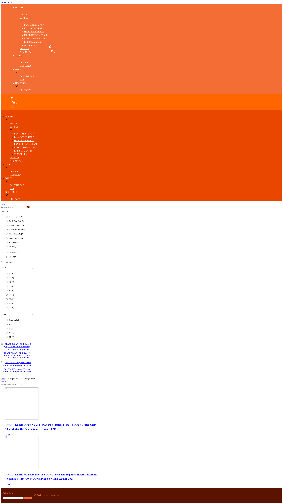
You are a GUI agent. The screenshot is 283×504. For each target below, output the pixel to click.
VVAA (12, 257)
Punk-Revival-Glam (35, 35)
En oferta (8, 262)
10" (11, 333)
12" (11, 324)
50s (11, 286)
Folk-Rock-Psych (34, 32)
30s (11, 278)
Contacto (25, 90)
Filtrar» (3, 381)
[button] (28, 207)
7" (11, 328)
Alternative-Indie (34, 38)
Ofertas (24, 48)
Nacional (13, 252)
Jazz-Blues (30, 45)
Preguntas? (26, 52)
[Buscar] (28, 207)
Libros (12, 247)
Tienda (24, 14)
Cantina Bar (27, 76)
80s (11, 299)
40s (11, 282)
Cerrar (3, 204)
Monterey (26, 66)
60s (11, 291)
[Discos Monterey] (6, 54)
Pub (22, 80)
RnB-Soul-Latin (33, 42)
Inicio (3, 379)
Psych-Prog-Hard (34, 28)
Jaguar (24, 62)
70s (11, 295)
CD (11, 337)
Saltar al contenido (7, 2)
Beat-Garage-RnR (34, 25)
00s (11, 308)
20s (11, 273)
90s (11, 303)
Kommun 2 (14, 320)
